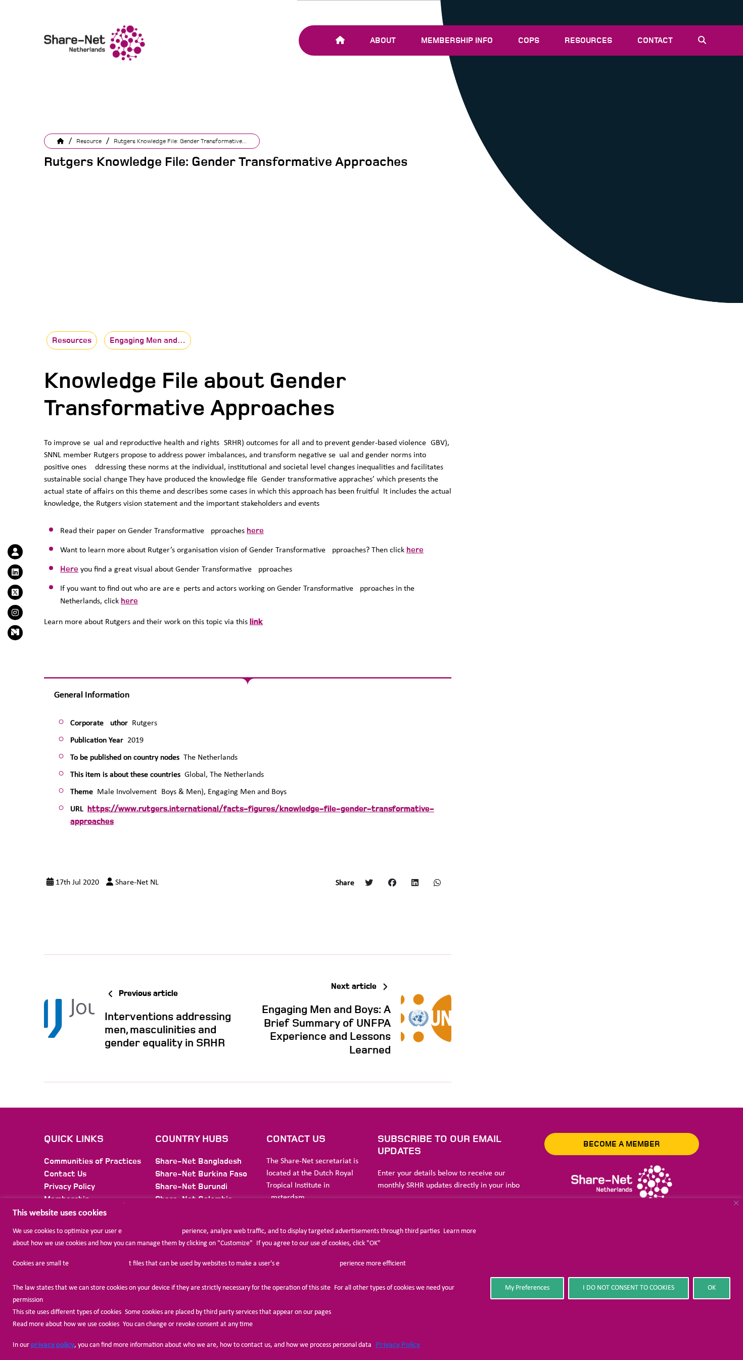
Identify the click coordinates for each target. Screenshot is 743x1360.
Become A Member (621, 1144)
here (255, 530)
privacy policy (52, 1344)
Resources (588, 40)
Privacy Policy (398, 1344)
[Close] (736, 1203)
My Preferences (527, 1288)
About (383, 40)
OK (712, 1288)
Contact (655, 40)
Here (69, 569)
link (256, 621)
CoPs (528, 40)
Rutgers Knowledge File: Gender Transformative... (180, 141)
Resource (89, 141)
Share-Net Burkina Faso (201, 1173)
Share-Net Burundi (191, 1186)
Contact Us (65, 1173)
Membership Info (457, 40)
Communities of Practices (92, 1161)
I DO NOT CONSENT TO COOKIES (628, 1288)
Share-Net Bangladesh (198, 1161)
